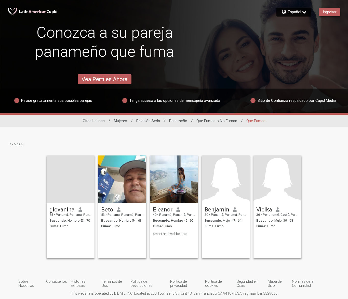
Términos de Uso (112, 283)
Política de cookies (213, 283)
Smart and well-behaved (171, 234)
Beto (107, 209)
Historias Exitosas (78, 283)
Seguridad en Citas (247, 283)
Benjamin (217, 209)
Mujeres (120, 121)
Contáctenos (56, 281)
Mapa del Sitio (275, 283)
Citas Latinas (94, 121)
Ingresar (330, 12)
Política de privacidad (178, 283)
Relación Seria (148, 121)
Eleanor (162, 209)
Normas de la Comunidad (303, 283)
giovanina (62, 209)
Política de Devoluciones (141, 283)
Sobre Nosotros (26, 283)
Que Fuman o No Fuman (216, 121)
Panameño (178, 121)
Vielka (264, 209)
